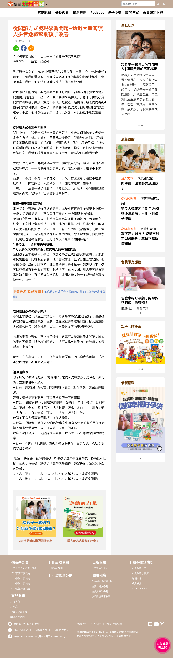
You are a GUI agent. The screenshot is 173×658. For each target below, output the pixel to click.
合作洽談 (96, 623)
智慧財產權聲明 (113, 623)
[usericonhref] (162, 4)
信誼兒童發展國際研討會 (23, 568)
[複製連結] (31, 48)
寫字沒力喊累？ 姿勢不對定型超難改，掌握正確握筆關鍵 (140, 238)
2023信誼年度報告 (20, 578)
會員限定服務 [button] (153, 12)
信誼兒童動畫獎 (100, 591)
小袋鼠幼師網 (62, 575)
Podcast (97, 12)
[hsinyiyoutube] (156, 625)
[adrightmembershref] (140, 279)
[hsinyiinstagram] (162, 625)
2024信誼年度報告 (20, 583)
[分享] (16, 48)
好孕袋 (14, 606)
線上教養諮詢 (17, 616)
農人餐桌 (137, 583)
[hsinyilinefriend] (150, 625)
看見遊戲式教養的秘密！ (83, 541)
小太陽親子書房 (140, 573)
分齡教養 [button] (62, 12)
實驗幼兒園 (57, 568)
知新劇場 (137, 578)
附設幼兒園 (60, 562)
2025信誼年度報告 (20, 588)
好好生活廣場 (143, 562)
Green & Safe (139, 588)
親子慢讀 (114, 12)
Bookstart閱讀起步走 (103, 581)
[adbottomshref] (36, 517)
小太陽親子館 (139, 568)
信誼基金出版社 (100, 568)
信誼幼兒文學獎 (100, 586)
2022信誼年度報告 (20, 573)
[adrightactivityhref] (140, 420)
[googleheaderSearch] (158, 4)
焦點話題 (44, 12)
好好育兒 (15, 601)
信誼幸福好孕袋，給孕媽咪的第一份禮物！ (139, 300)
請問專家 (132, 12)
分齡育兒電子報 (18, 611)
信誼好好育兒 (21, 630)
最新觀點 (79, 12)
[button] (46, 4)
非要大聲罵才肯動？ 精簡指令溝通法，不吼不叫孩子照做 (140, 213)
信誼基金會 (19, 562)
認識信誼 (81, 623)
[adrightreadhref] (140, 347)
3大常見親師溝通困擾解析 (35, 541)
